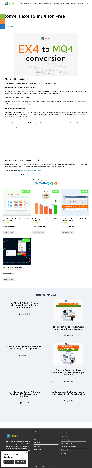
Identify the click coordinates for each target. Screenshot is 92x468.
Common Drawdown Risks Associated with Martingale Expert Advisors (68, 372)
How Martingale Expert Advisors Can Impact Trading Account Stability (24, 394)
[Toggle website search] (87, 3)
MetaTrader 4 (37, 442)
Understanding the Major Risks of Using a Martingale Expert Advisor (68, 393)
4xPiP (41, 164)
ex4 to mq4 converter (30, 91)
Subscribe (20, 462)
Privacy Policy (65, 440)
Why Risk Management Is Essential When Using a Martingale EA (24, 347)
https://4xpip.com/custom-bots (31, 175)
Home (35, 436)
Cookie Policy (37, 449)
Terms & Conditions (66, 443)
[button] (36, 183)
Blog (35, 439)
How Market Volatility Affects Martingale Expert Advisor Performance (24, 305)
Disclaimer (64, 436)
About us (63, 453)
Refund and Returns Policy (68, 446)
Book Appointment (66, 450)
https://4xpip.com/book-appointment (30, 170)
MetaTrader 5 (37, 446)
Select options (9, 232)
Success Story (65, 433)
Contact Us (37, 453)
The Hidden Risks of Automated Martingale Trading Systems (68, 328)
